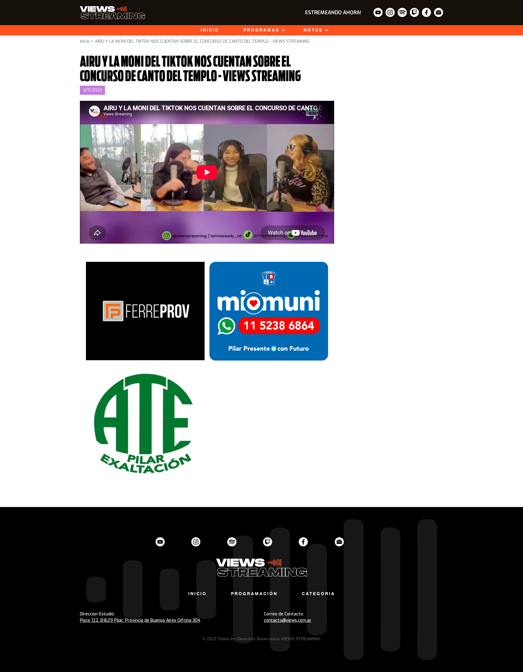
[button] (261, 30)
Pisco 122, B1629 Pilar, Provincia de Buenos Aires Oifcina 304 (140, 620)
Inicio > (87, 41)
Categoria (318, 594)
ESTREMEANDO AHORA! (333, 12)
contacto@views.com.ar (287, 620)
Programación (254, 594)
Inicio (210, 30)
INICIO (197, 594)
